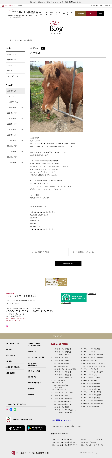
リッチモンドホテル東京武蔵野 (62, 404)
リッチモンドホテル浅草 (60, 395)
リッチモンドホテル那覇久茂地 (91, 406)
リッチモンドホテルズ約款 (36, 357)
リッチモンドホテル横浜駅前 (90, 349)
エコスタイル (32, 377)
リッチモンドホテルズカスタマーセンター (35, 345)
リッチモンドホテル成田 (60, 385)
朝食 (101, 6)
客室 (46, 13)
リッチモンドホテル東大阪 (89, 369)
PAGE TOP (57, 336)
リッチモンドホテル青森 (60, 358)
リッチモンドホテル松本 (89, 352)
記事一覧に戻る (68, 263)
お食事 (51, 13)
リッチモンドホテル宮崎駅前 (90, 398)
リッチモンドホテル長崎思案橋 (91, 395)
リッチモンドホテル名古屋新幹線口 (92, 355)
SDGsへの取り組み (34, 383)
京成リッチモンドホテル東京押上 (63, 439)
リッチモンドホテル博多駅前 (90, 383)
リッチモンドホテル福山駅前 (90, 378)
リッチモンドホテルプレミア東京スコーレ (59, 389)
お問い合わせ (32, 351)
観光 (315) (10, 71)
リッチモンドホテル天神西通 (90, 389)
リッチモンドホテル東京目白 (61, 401)
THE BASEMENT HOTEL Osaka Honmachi (67, 426)
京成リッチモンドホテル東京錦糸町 (64, 442)
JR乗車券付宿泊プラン (13, 367)
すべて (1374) (11, 54)
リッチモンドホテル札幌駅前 (61, 349)
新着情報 (9, 361)
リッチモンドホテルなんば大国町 (92, 372)
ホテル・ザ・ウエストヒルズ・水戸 (91, 439)
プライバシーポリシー (35, 371)
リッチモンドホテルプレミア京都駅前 (93, 363)
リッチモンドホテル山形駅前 (61, 372)
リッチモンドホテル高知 (89, 381)
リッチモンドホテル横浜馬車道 (62, 413)
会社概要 (31, 389)
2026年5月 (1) (13, 102)
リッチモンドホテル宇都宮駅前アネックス (59, 381)
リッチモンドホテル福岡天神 (90, 386)
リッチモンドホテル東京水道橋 (62, 398)
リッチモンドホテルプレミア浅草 (62, 393)
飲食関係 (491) (12, 60)
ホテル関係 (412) (12, 76)
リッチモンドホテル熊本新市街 (91, 392)
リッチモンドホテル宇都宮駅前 (62, 378)
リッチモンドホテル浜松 (89, 360)
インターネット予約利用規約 (32, 364)
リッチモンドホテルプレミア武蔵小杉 (64, 410)
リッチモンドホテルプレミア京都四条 (93, 366)
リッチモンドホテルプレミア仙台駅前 (64, 369)
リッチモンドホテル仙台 (60, 366)
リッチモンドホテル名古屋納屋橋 (92, 358)
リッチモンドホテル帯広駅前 (61, 355)
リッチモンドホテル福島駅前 (61, 375)
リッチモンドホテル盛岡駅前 (61, 363)
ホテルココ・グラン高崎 (89, 442)
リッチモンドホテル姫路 (89, 375)
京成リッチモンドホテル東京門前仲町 (64, 445)
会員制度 (107, 6)
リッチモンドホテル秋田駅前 (61, 360)
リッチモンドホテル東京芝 (60, 407)
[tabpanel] (56, 282)
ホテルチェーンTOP (12, 344)
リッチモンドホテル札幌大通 (61, 352)
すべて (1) (12, 96)
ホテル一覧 (94, 6)
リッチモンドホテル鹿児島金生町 (92, 401)
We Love (40, 13)
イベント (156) (11, 65)
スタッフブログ (10, 355)
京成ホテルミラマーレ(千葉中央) (92, 445)
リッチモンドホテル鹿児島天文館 (92, 404)
